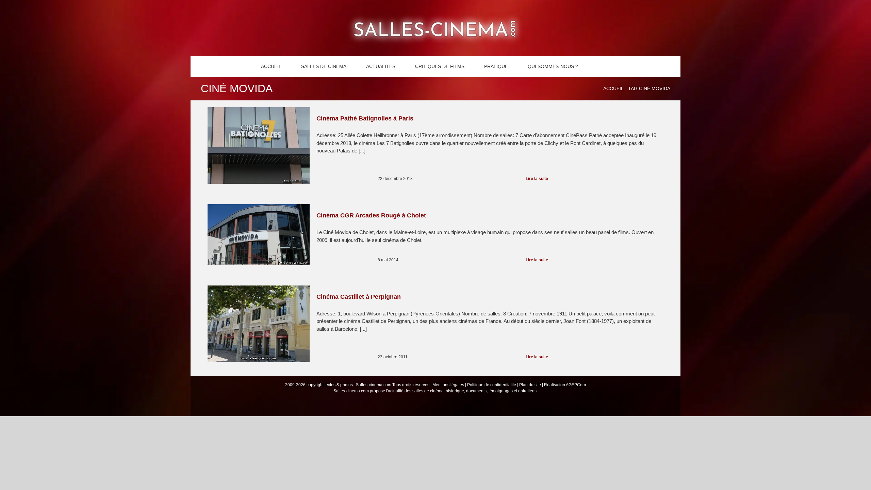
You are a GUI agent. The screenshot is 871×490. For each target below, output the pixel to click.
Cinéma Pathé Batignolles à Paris (364, 118)
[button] (599, 66)
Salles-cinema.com (373, 384)
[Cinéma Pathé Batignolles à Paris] (259, 145)
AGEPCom (576, 384)
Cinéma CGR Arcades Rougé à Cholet (371, 215)
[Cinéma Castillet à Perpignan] (259, 323)
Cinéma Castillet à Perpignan (358, 296)
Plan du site (530, 384)
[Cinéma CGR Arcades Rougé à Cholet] (259, 234)
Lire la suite (537, 178)
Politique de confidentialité (491, 384)
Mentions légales (448, 384)
